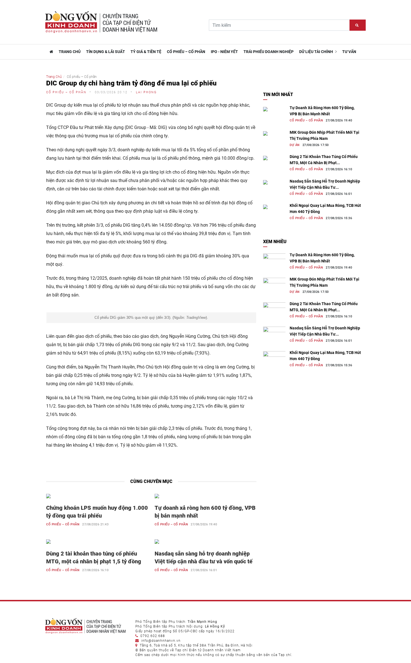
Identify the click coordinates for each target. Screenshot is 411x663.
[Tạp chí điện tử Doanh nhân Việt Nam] (50, 51)
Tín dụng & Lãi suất (105, 51)
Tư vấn (349, 51)
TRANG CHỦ (70, 51)
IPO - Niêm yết (224, 51)
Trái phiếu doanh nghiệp (269, 51)
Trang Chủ (54, 77)
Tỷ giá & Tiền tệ (146, 51)
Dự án (295, 145)
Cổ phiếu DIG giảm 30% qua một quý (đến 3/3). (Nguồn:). (151, 317)
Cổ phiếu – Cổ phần (186, 51)
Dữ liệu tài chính (316, 51)
